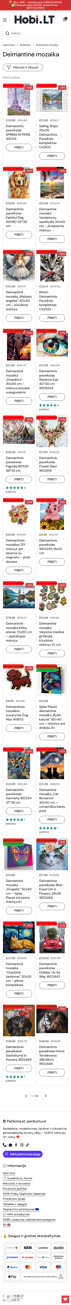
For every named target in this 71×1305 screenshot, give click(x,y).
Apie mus (9, 1173)
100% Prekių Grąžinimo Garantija (24, 1194)
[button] (64, 20)
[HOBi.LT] (34, 19)
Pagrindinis (9, 45)
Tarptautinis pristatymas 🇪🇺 (21, 1209)
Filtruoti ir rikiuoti (25, 67)
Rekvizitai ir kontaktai (16, 1183)
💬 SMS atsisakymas (16, 1214)
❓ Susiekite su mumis (17, 1178)
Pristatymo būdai (14, 1199)
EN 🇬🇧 (7, 1225)
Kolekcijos (25, 45)
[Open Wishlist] (65, 1299)
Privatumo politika (15, 1189)
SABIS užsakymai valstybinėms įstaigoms (29, 1220)
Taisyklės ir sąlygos (15, 1204)
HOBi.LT (18, 1296)
